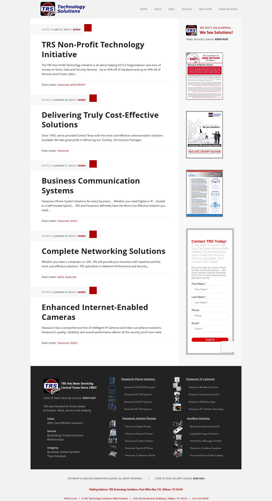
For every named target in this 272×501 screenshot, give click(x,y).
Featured (63, 84)
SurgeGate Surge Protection (203, 433)
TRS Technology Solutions (32, 9)
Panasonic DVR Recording (200, 401)
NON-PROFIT (78, 84)
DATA (61, 277)
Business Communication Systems (91, 185)
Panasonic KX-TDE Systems (136, 394)
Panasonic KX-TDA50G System (138, 387)
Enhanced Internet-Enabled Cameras (95, 312)
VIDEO (74, 343)
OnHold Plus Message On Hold (204, 440)
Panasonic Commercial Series (202, 394)
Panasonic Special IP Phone (137, 448)
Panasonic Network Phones (137, 433)
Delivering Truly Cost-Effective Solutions (100, 119)
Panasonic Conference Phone (138, 455)
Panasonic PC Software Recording (204, 409)
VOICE (73, 221)
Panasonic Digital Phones (136, 426)
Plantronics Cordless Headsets (204, 448)
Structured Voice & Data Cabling (205, 455)
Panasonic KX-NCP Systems (136, 401)
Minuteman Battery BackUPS (203, 426)
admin (76, 29)
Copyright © (75, 478)
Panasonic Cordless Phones (137, 440)
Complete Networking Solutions (103, 251)
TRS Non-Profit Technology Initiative (93, 49)
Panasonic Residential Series (202, 387)
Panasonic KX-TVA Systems (136, 409)
